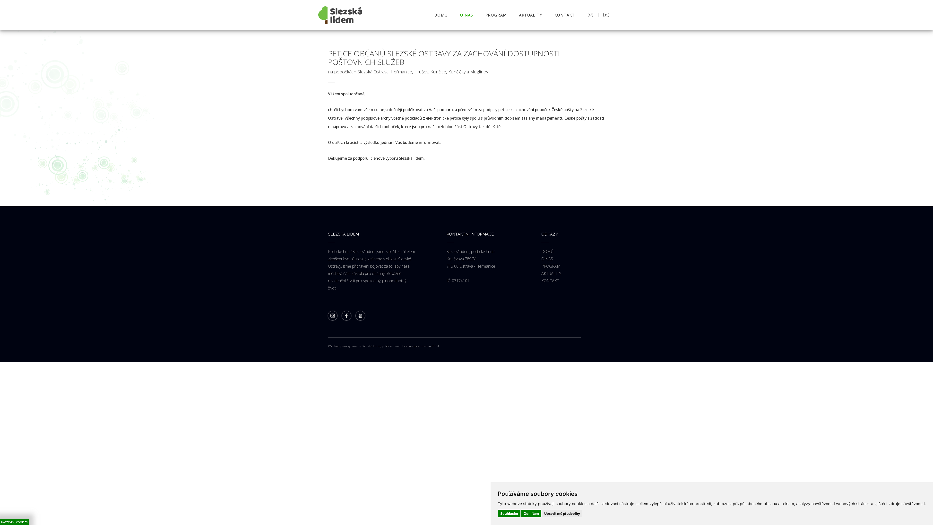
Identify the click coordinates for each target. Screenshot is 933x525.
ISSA (435, 346)
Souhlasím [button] (509, 513)
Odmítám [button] (531, 513)
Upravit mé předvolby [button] (562, 513)
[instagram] (332, 316)
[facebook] (346, 316)
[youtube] (360, 316)
